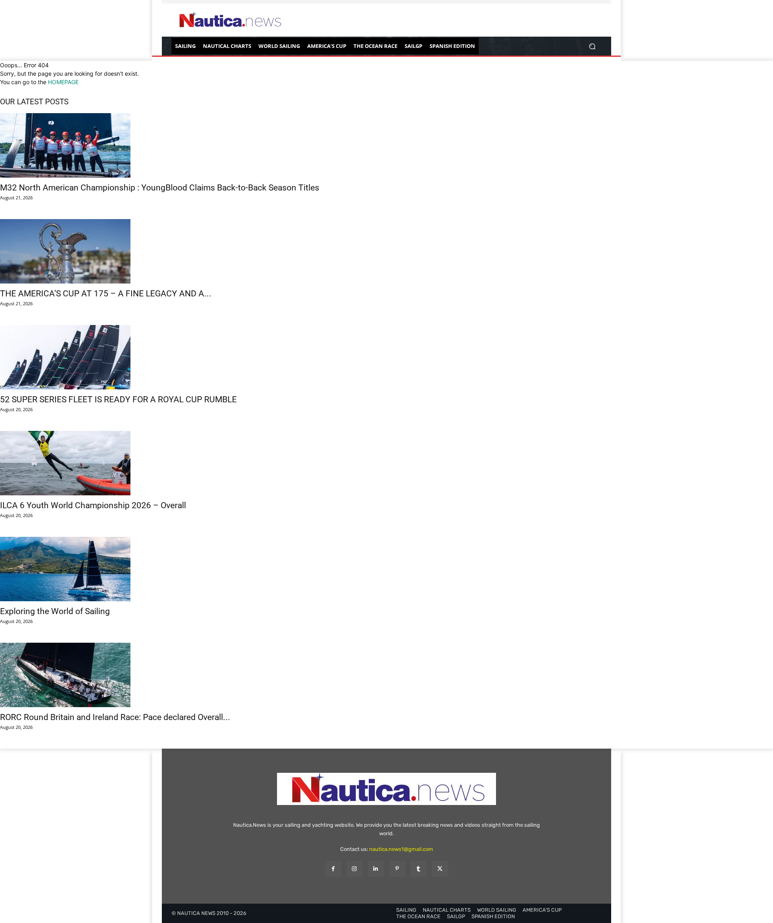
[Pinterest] (397, 869)
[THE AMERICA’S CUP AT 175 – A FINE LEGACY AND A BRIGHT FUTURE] (386, 251)
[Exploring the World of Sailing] (386, 569)
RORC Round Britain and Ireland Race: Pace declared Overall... (115, 717)
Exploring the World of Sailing (55, 611)
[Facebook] (333, 869)
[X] (440, 869)
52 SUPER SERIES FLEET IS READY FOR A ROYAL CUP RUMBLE (118, 399)
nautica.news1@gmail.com (401, 849)
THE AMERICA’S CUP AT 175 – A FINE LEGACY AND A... (105, 293)
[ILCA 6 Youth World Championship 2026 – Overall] (386, 463)
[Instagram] (354, 869)
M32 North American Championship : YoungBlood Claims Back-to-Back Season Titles (159, 187)
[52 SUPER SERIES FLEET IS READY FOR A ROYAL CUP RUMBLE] (386, 357)
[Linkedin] (376, 869)
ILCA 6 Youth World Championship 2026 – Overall (93, 505)
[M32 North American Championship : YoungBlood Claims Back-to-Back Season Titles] (386, 145)
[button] (592, 46)
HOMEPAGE (63, 82)
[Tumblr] (418, 869)
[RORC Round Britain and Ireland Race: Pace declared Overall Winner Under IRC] (386, 675)
